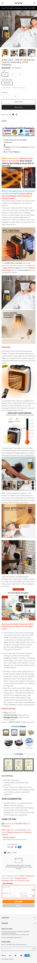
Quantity (5, 92)
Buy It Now (18, 107)
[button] (3, 52)
